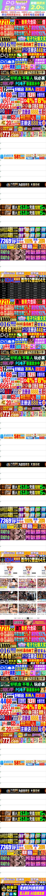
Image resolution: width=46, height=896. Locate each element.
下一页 (31, 618)
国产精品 (12, 283)
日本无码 (27, 283)
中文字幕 (19, 286)
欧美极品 (43, 283)
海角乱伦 (43, 295)
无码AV (3, 293)
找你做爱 (27, 288)
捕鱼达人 (12, 290)
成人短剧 (27, 297)
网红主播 (19, 283)
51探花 (27, 293)
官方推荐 (4, 290)
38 (22, 618)
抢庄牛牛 (19, 290)
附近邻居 (12, 288)
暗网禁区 (35, 295)
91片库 (35, 293)
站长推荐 (4, 288)
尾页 (38, 618)
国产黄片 (12, 295)
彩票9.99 (35, 290)
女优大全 (43, 293)
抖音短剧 (12, 293)
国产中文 (12, 297)
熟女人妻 (19, 295)
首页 (15, 618)
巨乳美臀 (27, 286)
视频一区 (4, 283)
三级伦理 (12, 286)
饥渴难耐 (19, 288)
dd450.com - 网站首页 (10, 18)
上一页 (19, 618)
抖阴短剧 (43, 297)
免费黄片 (27, 295)
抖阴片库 (4, 295)
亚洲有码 (35, 283)
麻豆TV (19, 293)
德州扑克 (27, 290)
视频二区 (4, 286)
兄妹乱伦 (19, 297)
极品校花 (35, 297)
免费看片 (4, 297)
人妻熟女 (35, 286)
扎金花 (43, 290)
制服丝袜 (43, 286)
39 (25, 618)
